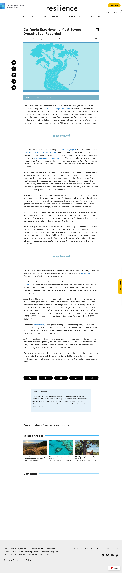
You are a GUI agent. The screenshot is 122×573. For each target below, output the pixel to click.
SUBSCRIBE (114, 5)
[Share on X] (61, 378)
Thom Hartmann (32, 39)
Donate (98, 549)
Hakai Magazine (67, 460)
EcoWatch (59, 39)
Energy (33, 16)
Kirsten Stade (29, 460)
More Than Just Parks (89, 460)
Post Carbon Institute (116, 12)
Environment (56, 16)
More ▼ (91, 16)
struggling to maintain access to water (39, 152)
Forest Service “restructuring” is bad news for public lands (34, 458)
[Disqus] (61, 502)
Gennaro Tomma (56, 460)
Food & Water (70, 16)
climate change (40, 324)
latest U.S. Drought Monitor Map (58, 108)
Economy (43, 16)
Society (82, 16)
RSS (116, 549)
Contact (88, 549)
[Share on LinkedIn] (76, 378)
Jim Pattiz (80, 460)
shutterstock (85, 273)
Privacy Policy (25, 560)
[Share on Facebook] (46, 378)
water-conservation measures (46, 158)
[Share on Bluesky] (30, 378)
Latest (24, 16)
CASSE (36, 460)
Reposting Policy (11, 560)
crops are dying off (68, 149)
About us (78, 549)
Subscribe (108, 549)
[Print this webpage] (92, 378)
